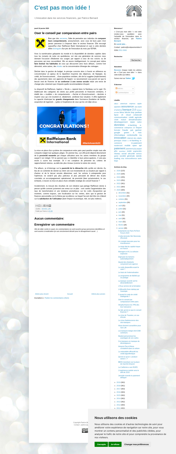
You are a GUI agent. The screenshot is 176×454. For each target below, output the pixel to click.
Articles (120, 88)
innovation (120, 137)
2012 (119, 405)
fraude (125, 130)
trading (117, 158)
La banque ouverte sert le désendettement (127, 282)
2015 (119, 395)
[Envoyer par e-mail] (36, 205)
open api (137, 145)
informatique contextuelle (125, 135)
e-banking (132, 125)
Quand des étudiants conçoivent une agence (128, 263)
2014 (119, 398)
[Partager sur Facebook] (44, 205)
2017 (119, 389)
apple (139, 104)
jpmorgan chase (120, 141)
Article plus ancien (98, 294)
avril (120, 219)
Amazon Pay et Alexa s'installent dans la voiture (129, 347)
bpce (116, 115)
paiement (119, 148)
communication (120, 117)
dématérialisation (135, 120)
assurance (127, 106)
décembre (123, 193)
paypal (139, 149)
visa (122, 158)
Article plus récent (41, 294)
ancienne (63, 38)
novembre (123, 196)
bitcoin (127, 112)
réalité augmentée (134, 151)
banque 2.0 (129, 109)
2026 (119, 171)
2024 (119, 177)
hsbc (140, 133)
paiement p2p (131, 149)
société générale (127, 156)
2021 (119, 187)
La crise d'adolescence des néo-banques (128, 321)
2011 (119, 408)
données (44, 209)
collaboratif (137, 115)
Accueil (70, 294)
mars (121, 222)
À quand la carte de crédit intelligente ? (127, 295)
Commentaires (123, 93)
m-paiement (136, 143)
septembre (123, 202)
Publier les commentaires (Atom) (57, 298)
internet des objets (134, 138)
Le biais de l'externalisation (128, 272)
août (120, 206)
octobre (122, 199)
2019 (119, 382)
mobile (127, 145)
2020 (119, 190)
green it (129, 132)
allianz (116, 103)
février (121, 225)
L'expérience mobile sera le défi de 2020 (128, 371)
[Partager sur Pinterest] (47, 205)
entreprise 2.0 (129, 128)
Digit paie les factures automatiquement (126, 258)
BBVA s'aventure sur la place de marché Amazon (129, 363)
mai (120, 215)
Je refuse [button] (115, 444)
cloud (128, 115)
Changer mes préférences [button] (136, 444)
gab (131, 130)
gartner (138, 130)
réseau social (120, 153)
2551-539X (122, 50)
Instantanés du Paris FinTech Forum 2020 (129, 232)
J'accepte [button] (101, 444)
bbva (122, 112)
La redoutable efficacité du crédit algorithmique (128, 352)
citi (122, 115)
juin (120, 212)
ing (140, 135)
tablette (139, 156)
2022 (119, 183)
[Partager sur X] (42, 205)
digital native (136, 122)
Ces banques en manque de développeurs (129, 342)
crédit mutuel (120, 120)
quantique (122, 151)
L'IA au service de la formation (129, 286)
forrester (117, 130)
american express (127, 104)
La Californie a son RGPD (128, 367)
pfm (49, 209)
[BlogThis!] (39, 205)
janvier (121, 228)
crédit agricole (135, 117)
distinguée (57, 49)
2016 (119, 392)
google (117, 132)
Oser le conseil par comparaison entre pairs (128, 301)
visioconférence (131, 158)
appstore (117, 107)
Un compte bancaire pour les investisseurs (129, 242)
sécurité (131, 153)
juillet (121, 209)
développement (121, 122)
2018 (119, 386)
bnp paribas (136, 112)
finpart (139, 127)
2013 (119, 402)
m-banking (134, 140)
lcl (128, 140)
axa (136, 107)
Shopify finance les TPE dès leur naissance (128, 306)
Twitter (128, 78)
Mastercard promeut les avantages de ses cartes (128, 337)
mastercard (118, 146)
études (59, 66)
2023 (119, 180)
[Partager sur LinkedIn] (49, 205)
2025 (119, 174)
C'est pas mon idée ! (62, 7)
